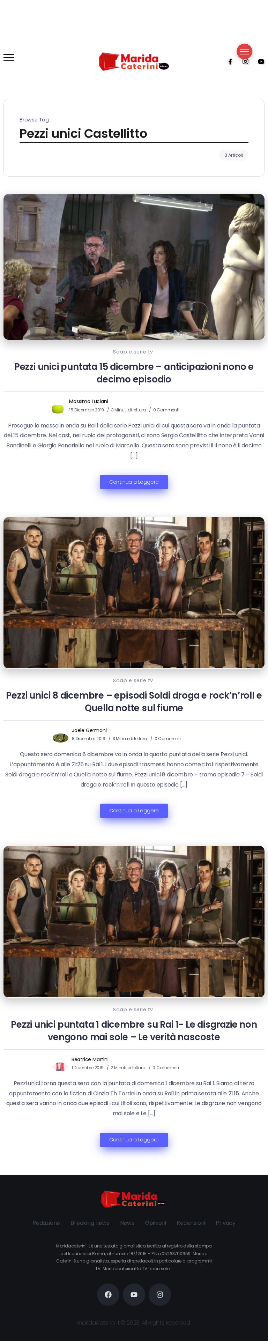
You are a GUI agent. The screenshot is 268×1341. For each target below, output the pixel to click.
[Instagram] (243, 61)
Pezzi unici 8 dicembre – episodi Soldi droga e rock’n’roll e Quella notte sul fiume (134, 701)
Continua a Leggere (134, 481)
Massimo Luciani (88, 401)
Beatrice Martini (90, 1059)
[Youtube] (259, 61)
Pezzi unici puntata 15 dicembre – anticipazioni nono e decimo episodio (134, 373)
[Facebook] (227, 61)
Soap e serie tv (133, 351)
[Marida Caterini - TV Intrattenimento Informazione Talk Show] (134, 61)
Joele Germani (89, 730)
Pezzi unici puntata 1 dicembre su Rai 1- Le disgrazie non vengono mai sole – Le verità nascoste (134, 1030)
